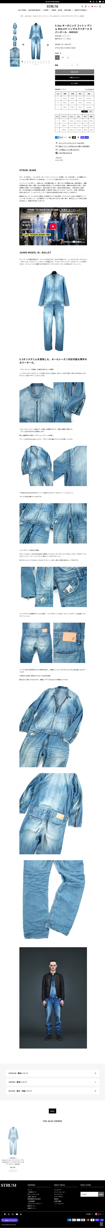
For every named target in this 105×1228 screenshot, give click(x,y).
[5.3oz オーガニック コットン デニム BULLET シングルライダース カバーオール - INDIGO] (13, 1141)
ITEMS (45, 10)
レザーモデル (58, 1197)
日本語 (88, 1214)
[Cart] (100, 6)
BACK (52, 1111)
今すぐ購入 (74, 83)
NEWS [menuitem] (54, 10)
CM (84, 111)
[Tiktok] (103, 2)
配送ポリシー (32, 1206)
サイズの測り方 (89, 89)
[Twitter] (96, 2)
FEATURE (67, 10)
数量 (56, 65)
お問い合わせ (32, 1197)
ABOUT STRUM (80, 10)
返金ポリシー (32, 1208)
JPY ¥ (96, 6)
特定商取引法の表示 (34, 1199)
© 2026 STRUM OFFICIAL (8, 1225)
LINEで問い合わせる (65, 153)
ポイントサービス (33, 1194)
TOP (21, 16)
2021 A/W (28, 16)
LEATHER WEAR (34, 10)
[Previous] (23, 44)
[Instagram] (93, 2)
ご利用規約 (31, 1201)
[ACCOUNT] (86, 6)
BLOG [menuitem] (60, 10)
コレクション (58, 1194)
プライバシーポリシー (35, 1203)
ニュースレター (59, 1203)
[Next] (47, 44)
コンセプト (57, 1190)
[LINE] (90, 2)
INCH (90, 111)
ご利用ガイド (32, 1192)
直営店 (56, 1199)
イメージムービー (60, 1192)
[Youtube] (100, 2)
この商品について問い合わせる (69, 150)
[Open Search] (82, 6)
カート (30, 1190)
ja (89, 6)
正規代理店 (57, 1201)
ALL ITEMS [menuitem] (22, 10)
